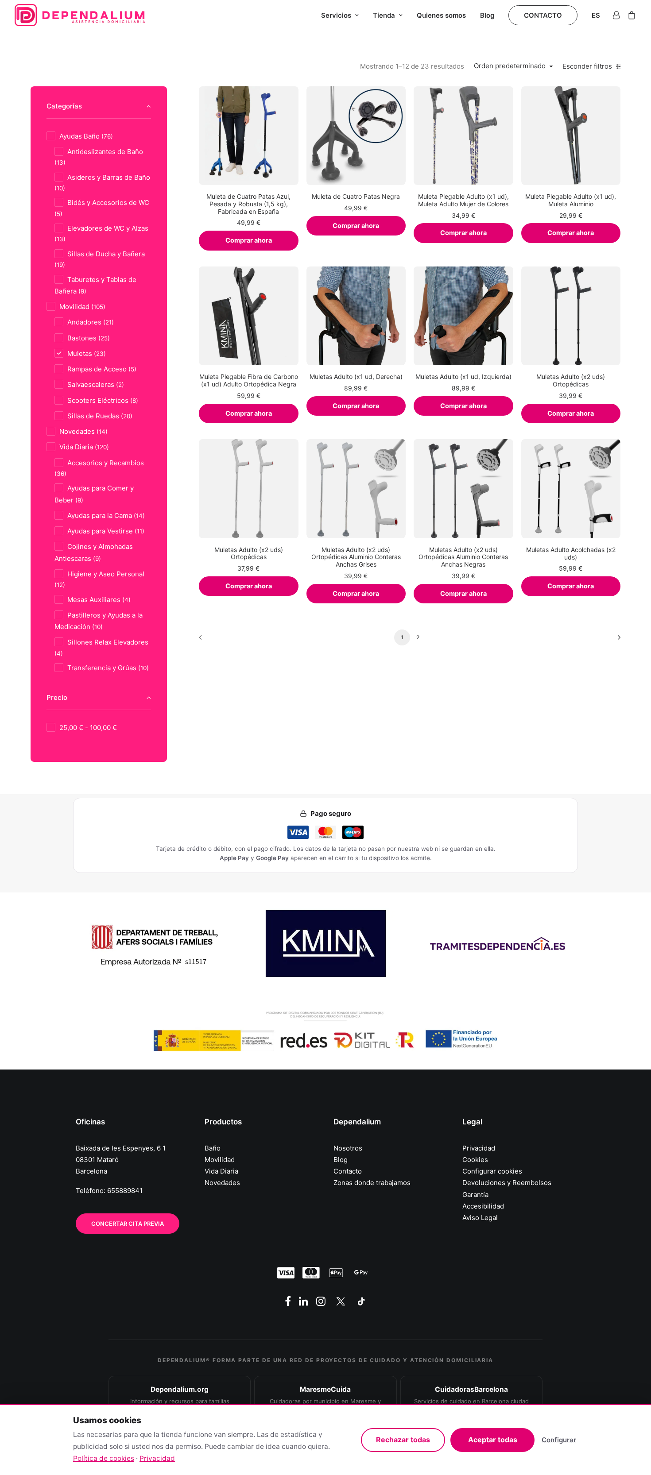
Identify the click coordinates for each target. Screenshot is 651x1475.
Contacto (347, 1171)
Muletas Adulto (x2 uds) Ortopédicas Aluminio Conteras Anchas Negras (463, 557)
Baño (213, 1148)
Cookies (475, 1159)
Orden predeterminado (510, 66)
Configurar (559, 1440)
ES (596, 15)
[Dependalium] (80, 15)
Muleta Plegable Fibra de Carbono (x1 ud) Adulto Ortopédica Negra (248, 380)
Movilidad (220, 1159)
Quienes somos (441, 15)
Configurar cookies (492, 1171)
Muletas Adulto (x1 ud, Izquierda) (463, 376)
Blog (487, 15)
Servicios (336, 15)
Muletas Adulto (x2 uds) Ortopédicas (570, 380)
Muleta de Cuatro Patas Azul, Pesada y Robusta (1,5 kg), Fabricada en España (248, 204)
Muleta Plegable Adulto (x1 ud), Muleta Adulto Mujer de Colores (463, 200)
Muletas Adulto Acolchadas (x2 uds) (571, 553)
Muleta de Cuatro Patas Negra (356, 196)
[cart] (630, 15)
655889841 (125, 1190)
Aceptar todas (492, 1439)
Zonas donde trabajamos (372, 1182)
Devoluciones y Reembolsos (506, 1182)
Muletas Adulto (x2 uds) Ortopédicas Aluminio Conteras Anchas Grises (356, 557)
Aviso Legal (480, 1217)
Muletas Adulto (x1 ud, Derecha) (356, 376)
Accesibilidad (483, 1206)
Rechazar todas (403, 1439)
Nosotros (347, 1148)
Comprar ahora (248, 240)
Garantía (475, 1194)
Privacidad (478, 1148)
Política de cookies (103, 1458)
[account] (618, 15)
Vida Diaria (221, 1171)
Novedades (222, 1182)
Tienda (384, 15)
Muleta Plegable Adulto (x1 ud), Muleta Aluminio (570, 200)
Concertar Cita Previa (127, 1223)
